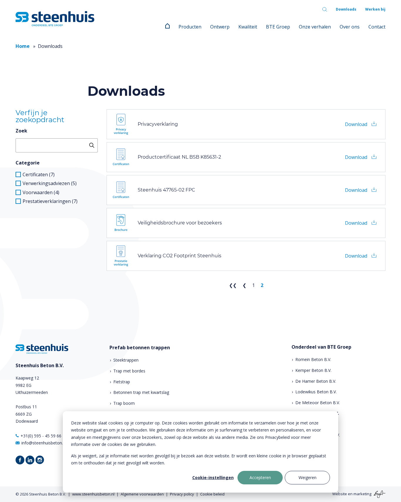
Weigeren (307, 477)
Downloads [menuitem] (346, 9)
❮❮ (233, 285)
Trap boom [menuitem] (124, 403)
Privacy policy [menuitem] (182, 494)
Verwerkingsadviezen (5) (50, 183)
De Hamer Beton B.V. (315, 381)
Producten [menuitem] (189, 26)
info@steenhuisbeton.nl (43, 443)
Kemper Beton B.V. (313, 370)
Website (339, 493)
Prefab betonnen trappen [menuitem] (139, 348)
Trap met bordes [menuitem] (129, 371)
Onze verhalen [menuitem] (315, 26)
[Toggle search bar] (324, 9)
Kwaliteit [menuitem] (247, 26)
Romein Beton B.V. (313, 359)
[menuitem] (167, 26)
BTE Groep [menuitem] (278, 26)
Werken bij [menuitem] (375, 9)
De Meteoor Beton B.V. (317, 402)
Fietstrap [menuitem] (121, 382)
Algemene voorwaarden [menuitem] (142, 494)
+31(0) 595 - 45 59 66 (41, 436)
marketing (362, 493)
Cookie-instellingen (213, 477)
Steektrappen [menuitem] (126, 360)
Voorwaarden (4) (41, 192)
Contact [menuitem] (376, 26)
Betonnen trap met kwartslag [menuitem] (141, 392)
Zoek (21, 130)
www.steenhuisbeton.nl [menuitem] (93, 494)
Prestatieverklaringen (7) (50, 201)
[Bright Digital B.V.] (378, 493)
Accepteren (260, 477)
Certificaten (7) (39, 174)
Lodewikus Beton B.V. (316, 391)
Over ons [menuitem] (350, 26)
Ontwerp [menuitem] (220, 26)
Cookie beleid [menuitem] (212, 494)
